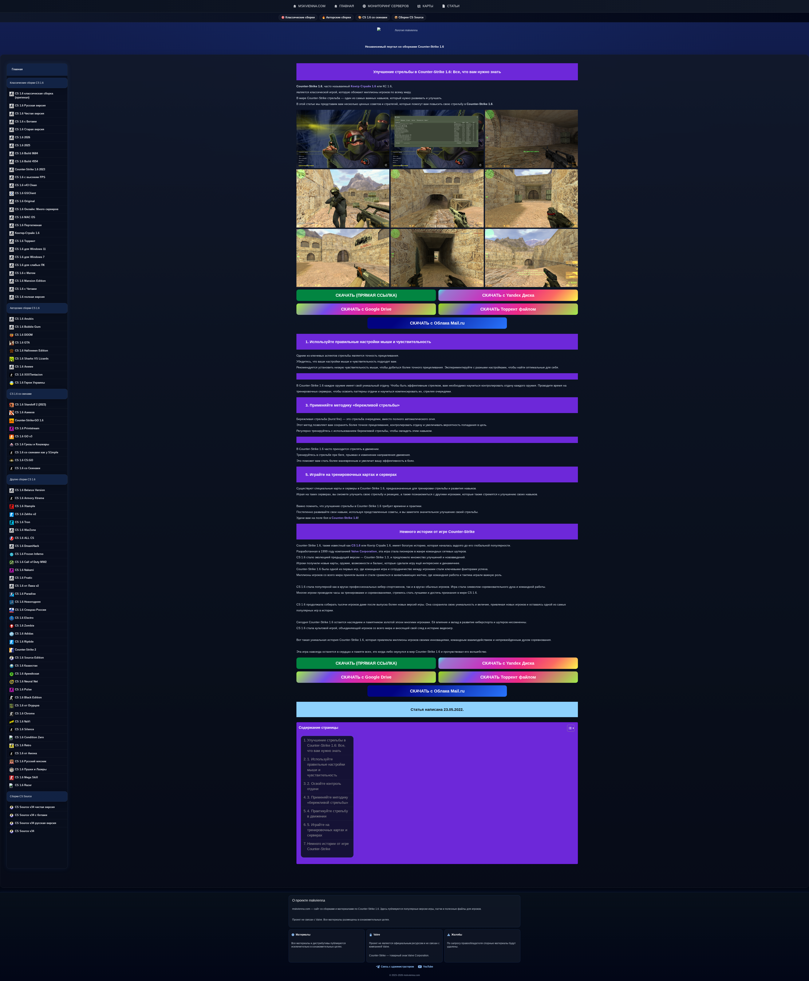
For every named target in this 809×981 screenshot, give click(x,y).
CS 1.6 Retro (23, 745)
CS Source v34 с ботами (31, 815)
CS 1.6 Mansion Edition (30, 280)
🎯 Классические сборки (298, 17)
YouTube (428, 966)
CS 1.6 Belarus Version (30, 490)
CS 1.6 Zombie (24, 625)
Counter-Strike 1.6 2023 (30, 169)
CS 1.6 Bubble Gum (28, 326)
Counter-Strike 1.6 (345, 517)
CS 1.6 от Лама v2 (27, 585)
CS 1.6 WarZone (25, 529)
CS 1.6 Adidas (24, 633)
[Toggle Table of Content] (568, 728)
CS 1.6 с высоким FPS (30, 177)
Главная (17, 69)
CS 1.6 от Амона (26, 753)
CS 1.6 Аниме (24, 366)
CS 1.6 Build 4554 (26, 161)
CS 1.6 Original (25, 201)
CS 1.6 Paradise (25, 593)
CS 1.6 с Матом (25, 273)
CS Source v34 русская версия (35, 823)
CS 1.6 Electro (24, 617)
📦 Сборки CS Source (408, 17)
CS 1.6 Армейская (27, 673)
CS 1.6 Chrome (25, 713)
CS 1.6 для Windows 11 (30, 249)
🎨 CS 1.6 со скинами (372, 17)
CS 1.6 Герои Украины (30, 382)
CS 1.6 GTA (22, 342)
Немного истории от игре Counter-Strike (328, 846)
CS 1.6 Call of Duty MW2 (31, 562)
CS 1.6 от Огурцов (27, 705)
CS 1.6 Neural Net (26, 681)
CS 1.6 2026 (22, 137)
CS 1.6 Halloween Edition (31, 350)
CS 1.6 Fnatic (23, 577)
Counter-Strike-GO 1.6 (29, 420)
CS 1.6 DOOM (24, 334)
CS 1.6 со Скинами (27, 468)
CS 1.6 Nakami (24, 570)
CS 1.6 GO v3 (23, 436)
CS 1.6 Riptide (24, 641)
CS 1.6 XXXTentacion (29, 374)
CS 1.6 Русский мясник (30, 761)
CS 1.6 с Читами (26, 288)
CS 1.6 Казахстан (26, 665)
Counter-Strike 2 (25, 649)
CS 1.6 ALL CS (24, 537)
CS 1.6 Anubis (24, 318)
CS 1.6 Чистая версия (29, 113)
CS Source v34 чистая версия (35, 807)
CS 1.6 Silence (24, 729)
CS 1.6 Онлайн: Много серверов (36, 209)
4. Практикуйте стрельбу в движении (327, 813)
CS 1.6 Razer (23, 785)
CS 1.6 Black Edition (28, 697)
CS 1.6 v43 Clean (26, 185)
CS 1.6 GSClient (25, 193)
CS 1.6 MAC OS (25, 217)
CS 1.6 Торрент (25, 241)
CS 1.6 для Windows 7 (29, 257)
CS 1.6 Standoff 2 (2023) (30, 404)
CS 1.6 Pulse (23, 689)
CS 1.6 (355, 545)
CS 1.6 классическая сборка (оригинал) (34, 95)
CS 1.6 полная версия (30, 296)
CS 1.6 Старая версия (29, 129)
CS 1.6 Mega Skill (26, 777)
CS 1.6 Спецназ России (30, 609)
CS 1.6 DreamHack (27, 546)
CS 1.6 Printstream (27, 428)
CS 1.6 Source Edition (29, 657)
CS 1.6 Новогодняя (28, 601)
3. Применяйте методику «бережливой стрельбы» (327, 800)
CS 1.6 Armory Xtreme (29, 498)
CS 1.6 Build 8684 (26, 153)
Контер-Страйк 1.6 (27, 233)
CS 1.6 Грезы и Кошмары (32, 444)
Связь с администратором (397, 966)
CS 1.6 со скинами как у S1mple (36, 452)
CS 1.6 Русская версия (30, 105)
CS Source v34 (24, 831)
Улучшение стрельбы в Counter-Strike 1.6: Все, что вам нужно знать (326, 745)
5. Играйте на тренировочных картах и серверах (327, 830)
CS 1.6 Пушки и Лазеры (31, 769)
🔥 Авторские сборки (336, 17)
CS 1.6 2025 (22, 145)
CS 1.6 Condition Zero (29, 737)
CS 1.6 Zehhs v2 (25, 514)
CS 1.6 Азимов (25, 412)
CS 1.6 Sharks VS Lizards (31, 358)
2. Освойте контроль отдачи (324, 786)
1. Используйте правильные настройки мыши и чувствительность (326, 767)
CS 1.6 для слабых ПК (30, 265)
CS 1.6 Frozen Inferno (29, 554)
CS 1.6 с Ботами (26, 121)
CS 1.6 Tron (22, 522)
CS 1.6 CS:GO (24, 460)
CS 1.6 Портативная (28, 225)
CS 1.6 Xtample (25, 506)
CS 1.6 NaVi (22, 721)
